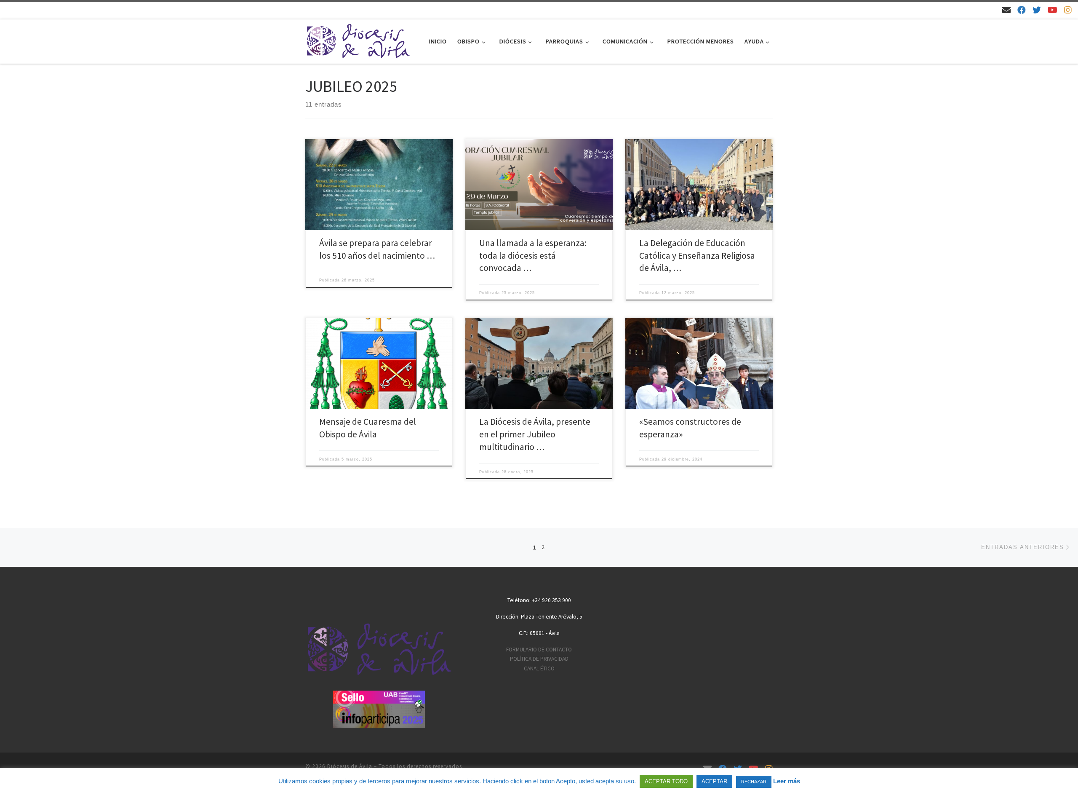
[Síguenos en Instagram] (1068, 10)
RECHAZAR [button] (753, 781)
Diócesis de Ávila (349, 766)
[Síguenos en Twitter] (1037, 10)
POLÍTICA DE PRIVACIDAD (539, 658)
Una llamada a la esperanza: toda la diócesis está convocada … (533, 255)
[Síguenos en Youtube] (1052, 10)
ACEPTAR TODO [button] (666, 781)
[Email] (1006, 10)
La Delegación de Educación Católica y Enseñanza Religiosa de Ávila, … (697, 255)
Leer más (786, 781)
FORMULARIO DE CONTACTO (539, 649)
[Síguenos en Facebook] (1021, 10)
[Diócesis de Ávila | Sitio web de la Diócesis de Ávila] (358, 39)
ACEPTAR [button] (714, 781)
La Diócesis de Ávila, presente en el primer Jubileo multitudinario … (534, 434)
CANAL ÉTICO (539, 668)
